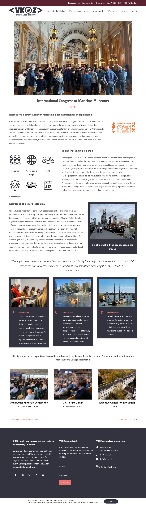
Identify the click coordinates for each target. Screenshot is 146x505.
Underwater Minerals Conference (29, 402)
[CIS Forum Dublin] (73, 384)
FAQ (120, 2)
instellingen (95, 502)
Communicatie (98, 11)
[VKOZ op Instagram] (23, 475)
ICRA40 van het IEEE (126, 419)
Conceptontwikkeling (56, 11)
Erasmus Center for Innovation (117, 402)
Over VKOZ (111, 2)
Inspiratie (100, 2)
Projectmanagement (78, 11)
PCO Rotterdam (130, 2)
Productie (112, 11)
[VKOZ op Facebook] (36, 475)
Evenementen (88, 2)
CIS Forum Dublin (73, 402)
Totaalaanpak (74, 2)
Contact (124, 11)
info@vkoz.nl (106, 459)
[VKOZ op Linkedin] (16, 475)
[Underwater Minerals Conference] (29, 384)
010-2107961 (106, 454)
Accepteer (111, 501)
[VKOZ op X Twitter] (29, 475)
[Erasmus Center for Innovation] (117, 384)
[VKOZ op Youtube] (43, 475)
